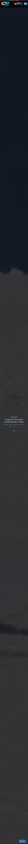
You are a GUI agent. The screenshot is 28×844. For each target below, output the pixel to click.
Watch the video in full (14, 426)
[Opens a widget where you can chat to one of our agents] (22, 841)
